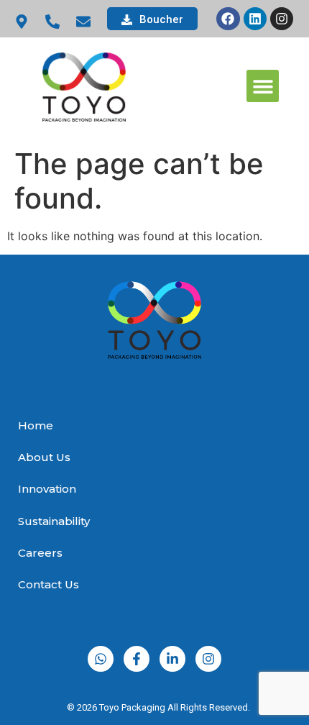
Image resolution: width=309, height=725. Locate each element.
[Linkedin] (255, 18)
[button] (262, 86)
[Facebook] (227, 18)
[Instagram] (281, 18)
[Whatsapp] (101, 659)
